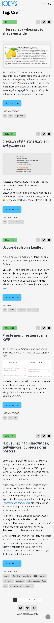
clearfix (20, 94)
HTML (11, 222)
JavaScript (21, 310)
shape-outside (20, 116)
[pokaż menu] (47, 616)
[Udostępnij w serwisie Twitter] (27, 608)
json (29, 310)
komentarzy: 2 (8, 305)
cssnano (42, 576)
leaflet (35, 310)
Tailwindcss (8, 550)
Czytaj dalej (10, 103)
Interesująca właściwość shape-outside (23, 31)
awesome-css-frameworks (17, 503)
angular (6, 576)
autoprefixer (16, 576)
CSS (5, 116)
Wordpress (29, 586)
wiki (5, 288)
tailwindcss (14, 586)
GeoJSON (12, 310)
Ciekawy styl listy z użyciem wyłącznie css (26, 143)
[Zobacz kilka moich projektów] (34, 608)
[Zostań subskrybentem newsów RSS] (21, 608)
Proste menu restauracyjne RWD (25, 337)
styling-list (19, 222)
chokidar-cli (27, 576)
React (44, 581)
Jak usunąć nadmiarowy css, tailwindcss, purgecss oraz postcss (26, 447)
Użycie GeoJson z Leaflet (23, 247)
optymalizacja (8, 581)
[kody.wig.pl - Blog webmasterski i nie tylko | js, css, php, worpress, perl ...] (9, 3)
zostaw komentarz (11, 111)
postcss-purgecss (33, 581)
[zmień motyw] (49, 3)
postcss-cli (20, 581)
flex (10, 418)
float (10, 116)
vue (21, 586)
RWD (15, 418)
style (5, 586)
